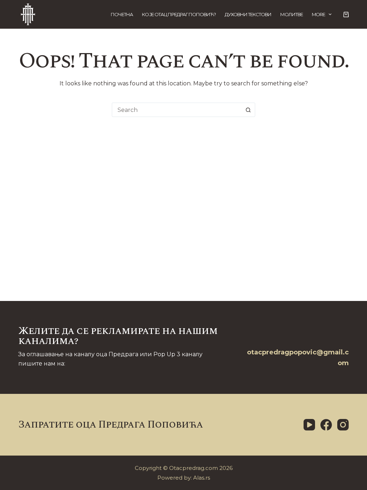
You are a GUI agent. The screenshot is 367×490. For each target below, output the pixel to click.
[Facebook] (326, 424)
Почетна (122, 14)
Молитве (291, 14)
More (318, 14)
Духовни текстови (248, 14)
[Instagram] (343, 424)
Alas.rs (201, 477)
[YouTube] (309, 424)
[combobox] (176, 110)
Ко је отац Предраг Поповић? (179, 14)
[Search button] (248, 110)
